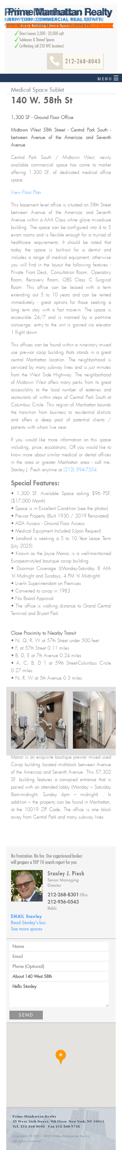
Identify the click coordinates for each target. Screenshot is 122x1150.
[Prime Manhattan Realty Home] (59, 18)
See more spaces (26, 929)
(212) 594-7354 (80, 470)
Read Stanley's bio (28, 922)
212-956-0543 (63, 901)
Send (26, 1015)
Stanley (26, 916)
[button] (61, 1057)
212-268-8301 (63, 894)
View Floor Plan (26, 192)
